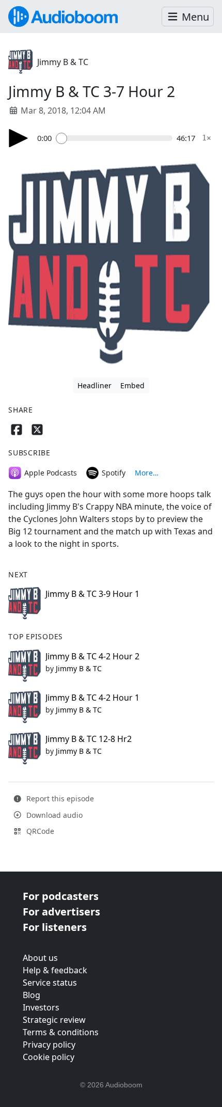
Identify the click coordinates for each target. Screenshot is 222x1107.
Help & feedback (55, 970)
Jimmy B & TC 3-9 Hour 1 (92, 593)
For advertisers (61, 912)
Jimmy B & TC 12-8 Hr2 (88, 739)
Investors (41, 1007)
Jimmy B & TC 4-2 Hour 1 (92, 697)
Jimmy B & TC (62, 62)
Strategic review (54, 1019)
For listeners (55, 927)
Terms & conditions (61, 1032)
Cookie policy (48, 1057)
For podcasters (61, 896)
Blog (31, 995)
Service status (50, 982)
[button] (188, 17)
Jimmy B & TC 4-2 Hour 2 (92, 656)
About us (40, 957)
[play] (18, 138)
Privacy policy (49, 1044)
